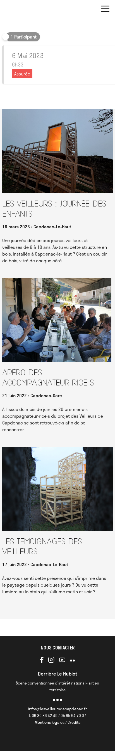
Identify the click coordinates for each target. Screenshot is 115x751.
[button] (105, 9)
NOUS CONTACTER (58, 647)
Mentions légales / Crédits (57, 722)
